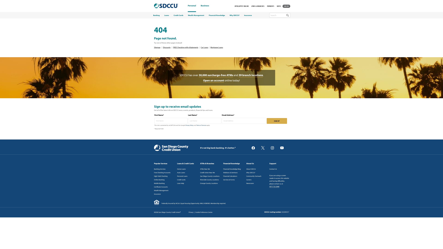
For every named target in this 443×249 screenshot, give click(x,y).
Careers (248, 180)
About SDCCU (251, 169)
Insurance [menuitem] (248, 15)
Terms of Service (201, 125)
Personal (192, 5)
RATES (279, 6)
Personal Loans (182, 176)
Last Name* (192, 115)
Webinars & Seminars (230, 173)
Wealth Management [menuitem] (196, 15)
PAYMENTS (270, 6)
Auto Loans (181, 173)
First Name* (159, 115)
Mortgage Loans (216, 47)
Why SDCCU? (250, 173)
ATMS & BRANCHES (257, 6)
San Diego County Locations (210, 176)
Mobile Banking (159, 183)
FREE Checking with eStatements (185, 47)
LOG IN (286, 6)
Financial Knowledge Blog (232, 169)
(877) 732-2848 (274, 186)
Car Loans (204, 47)
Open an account (213, 80)
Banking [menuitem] (156, 15)
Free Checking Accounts (162, 173)
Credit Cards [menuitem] (178, 15)
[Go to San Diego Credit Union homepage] (171, 148)
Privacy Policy (189, 125)
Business (205, 6)
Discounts (167, 47)
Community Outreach (253, 176)
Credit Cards (181, 180)
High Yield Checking (161, 176)
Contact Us (273, 169)
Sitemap (157, 47)
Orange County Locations (209, 183)
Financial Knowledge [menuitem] (217, 15)
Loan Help (180, 183)
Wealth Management (161, 190)
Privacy (191, 212)
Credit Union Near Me (207, 173)
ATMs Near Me (205, 169)
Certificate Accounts (161, 187)
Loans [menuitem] (166, 15)
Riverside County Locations (209, 180)
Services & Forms (229, 180)
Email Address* (228, 115)
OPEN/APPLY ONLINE (242, 6)
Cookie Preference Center (204, 212)
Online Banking (159, 180)
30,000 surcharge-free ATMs (216, 75)
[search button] (287, 15)
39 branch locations (251, 75)
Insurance (157, 194)
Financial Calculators (230, 176)
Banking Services (160, 169)
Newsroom (250, 183)
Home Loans (181, 169)
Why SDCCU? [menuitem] (234, 15)
